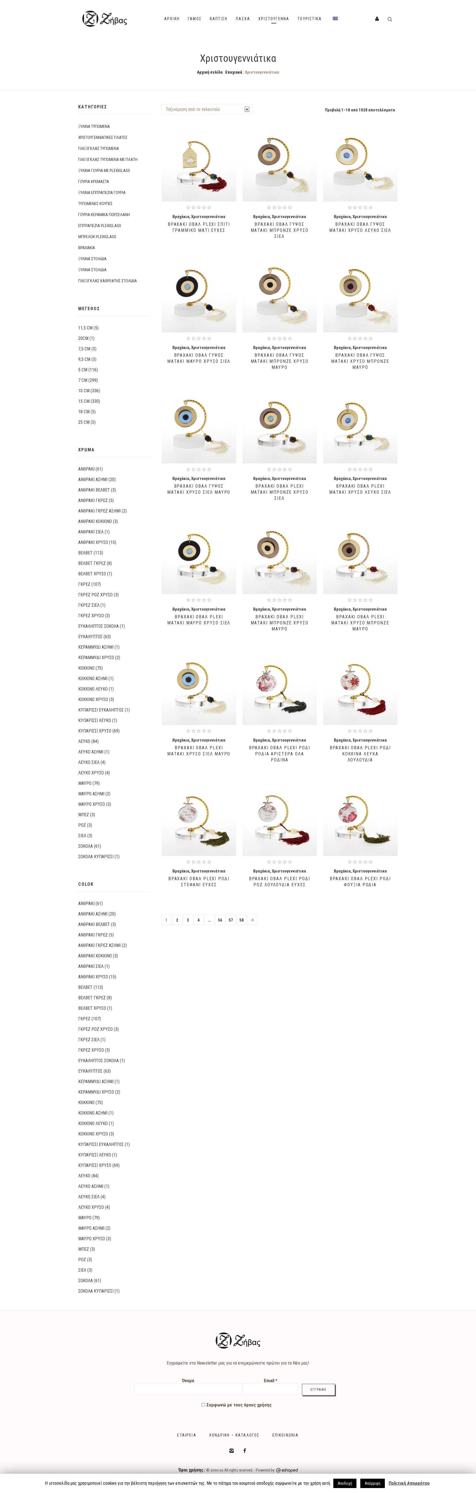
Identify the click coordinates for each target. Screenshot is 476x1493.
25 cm (84, 422)
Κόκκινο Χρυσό (93, 699)
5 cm (82, 369)
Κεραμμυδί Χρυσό (96, 657)
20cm (83, 338)
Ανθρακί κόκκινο (95, 521)
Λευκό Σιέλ (88, 762)
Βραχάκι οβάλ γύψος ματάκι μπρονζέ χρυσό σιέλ (280, 230)
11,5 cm (85, 328)
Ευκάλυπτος (90, 636)
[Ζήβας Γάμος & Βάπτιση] (238, 1341)
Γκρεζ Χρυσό (91, 615)
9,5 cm (84, 359)
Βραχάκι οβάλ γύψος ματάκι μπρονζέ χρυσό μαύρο (280, 361)
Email (270, 1380)
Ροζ (82, 825)
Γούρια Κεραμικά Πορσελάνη (104, 214)
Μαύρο (84, 783)
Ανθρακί (86, 469)
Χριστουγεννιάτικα (208, 216)
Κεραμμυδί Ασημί (95, 647)
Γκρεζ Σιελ (88, 605)
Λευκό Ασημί (90, 751)
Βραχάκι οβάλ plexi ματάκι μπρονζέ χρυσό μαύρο (280, 623)
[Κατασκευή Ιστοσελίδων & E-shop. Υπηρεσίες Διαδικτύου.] (287, 1470)
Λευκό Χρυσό (91, 772)
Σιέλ (82, 835)
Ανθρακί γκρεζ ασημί (99, 511)
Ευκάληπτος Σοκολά (98, 626)
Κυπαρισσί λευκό (94, 720)
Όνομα (188, 1380)
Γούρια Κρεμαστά (93, 181)
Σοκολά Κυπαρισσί (95, 856)
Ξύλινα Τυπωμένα (94, 126)
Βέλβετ (85, 552)
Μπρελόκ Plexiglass (97, 236)
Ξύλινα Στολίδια (92, 258)
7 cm (82, 380)
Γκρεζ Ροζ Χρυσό (95, 594)
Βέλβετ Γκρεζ (92, 563)
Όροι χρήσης (190, 1470)
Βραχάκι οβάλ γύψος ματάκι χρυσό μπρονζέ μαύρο (360, 361)
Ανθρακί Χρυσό (93, 542)
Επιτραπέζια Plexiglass (99, 225)
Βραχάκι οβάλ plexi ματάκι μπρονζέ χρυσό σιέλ (280, 492)
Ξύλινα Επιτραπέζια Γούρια (102, 192)
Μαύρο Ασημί (91, 793)
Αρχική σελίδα (210, 72)
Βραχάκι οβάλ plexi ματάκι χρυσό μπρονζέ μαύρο (360, 623)
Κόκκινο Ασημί (92, 678)
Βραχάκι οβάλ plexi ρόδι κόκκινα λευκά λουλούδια (360, 753)
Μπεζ (83, 814)
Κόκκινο (86, 668)
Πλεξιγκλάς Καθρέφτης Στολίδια (107, 280)
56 (220, 920)
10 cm (84, 390)
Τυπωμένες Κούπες (95, 203)
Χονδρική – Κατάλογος (234, 1435)
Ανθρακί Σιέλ (91, 532)
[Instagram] (231, 1451)
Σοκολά (85, 846)
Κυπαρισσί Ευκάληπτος (101, 710)
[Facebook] (244, 1451)
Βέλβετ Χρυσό (92, 573)
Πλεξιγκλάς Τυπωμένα (98, 148)
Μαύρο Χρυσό (91, 804)
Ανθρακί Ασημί (92, 479)
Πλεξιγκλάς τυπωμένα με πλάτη (107, 159)
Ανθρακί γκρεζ (93, 500)
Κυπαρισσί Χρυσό (94, 731)
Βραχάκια (180, 216)
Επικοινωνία (285, 1435)
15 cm (84, 401)
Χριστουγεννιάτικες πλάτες (103, 137)
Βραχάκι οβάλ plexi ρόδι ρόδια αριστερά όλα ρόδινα (279, 753)
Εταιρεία (186, 1435)
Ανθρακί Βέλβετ (94, 490)
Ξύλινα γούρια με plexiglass (104, 170)
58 (241, 920)
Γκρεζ (84, 584)
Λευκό (84, 741)
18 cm (84, 411)
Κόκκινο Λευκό (93, 689)
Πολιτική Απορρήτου (409, 1483)
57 (231, 920)
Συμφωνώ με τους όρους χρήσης (238, 1405)
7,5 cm (84, 348)
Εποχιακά (233, 72)
